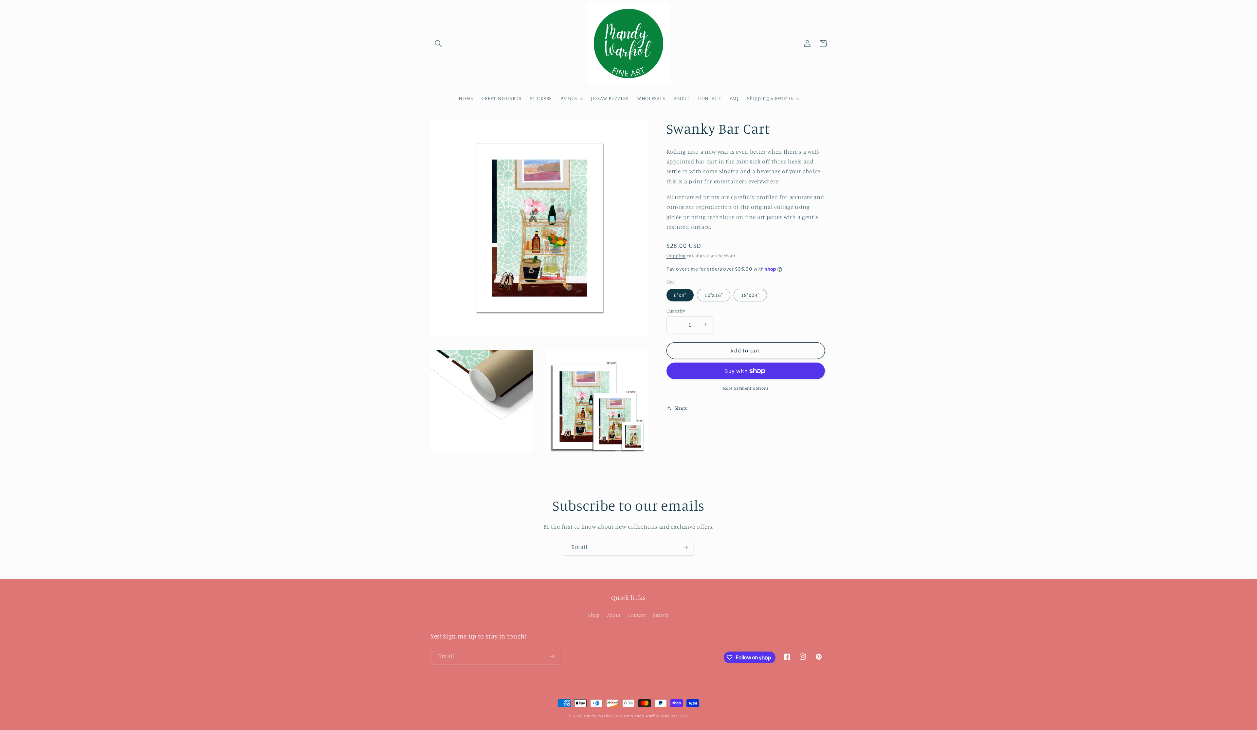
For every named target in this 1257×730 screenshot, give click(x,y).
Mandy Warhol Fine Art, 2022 (659, 715)
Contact (637, 615)
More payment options (745, 388)
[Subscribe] (685, 547)
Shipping (676, 255)
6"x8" (680, 295)
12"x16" (713, 295)
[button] (438, 43)
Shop (594, 615)
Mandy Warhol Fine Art (606, 715)
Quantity (675, 311)
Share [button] (681, 408)
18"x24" (750, 295)
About (614, 615)
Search (661, 615)
